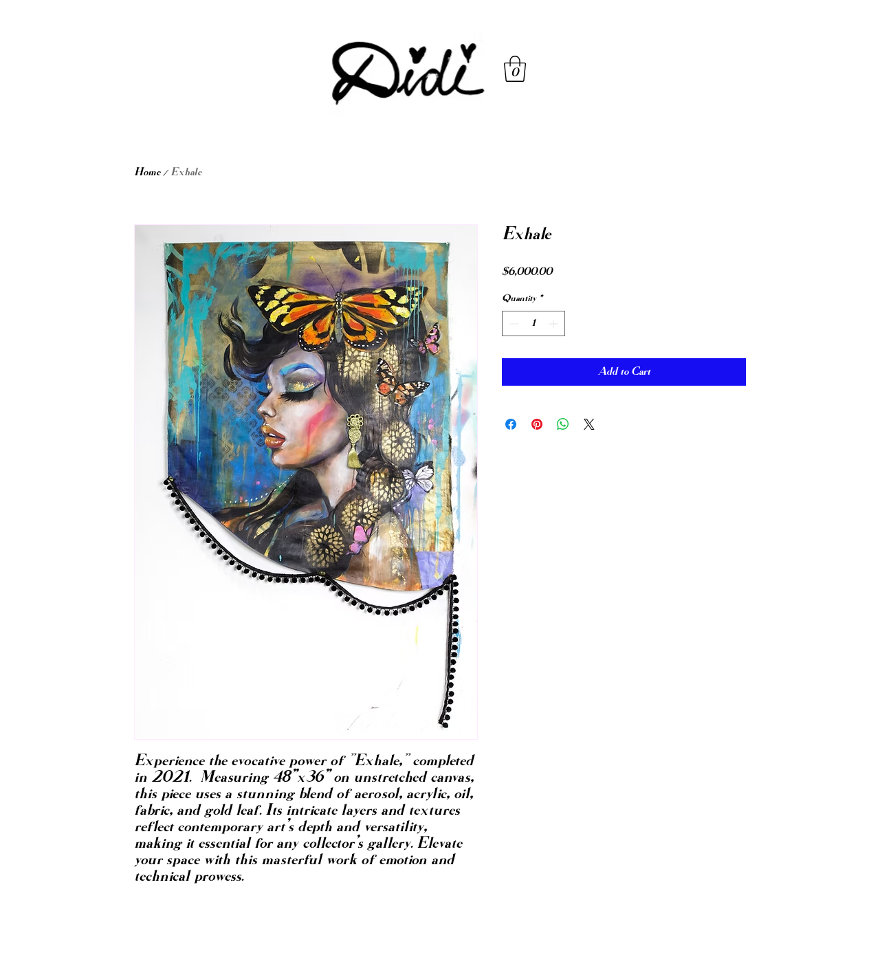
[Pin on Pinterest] (537, 424)
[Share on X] (589, 424)
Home (147, 172)
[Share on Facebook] (511, 424)
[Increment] (554, 323)
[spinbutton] (533, 323)
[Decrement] (512, 323)
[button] (515, 69)
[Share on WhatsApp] (563, 424)
